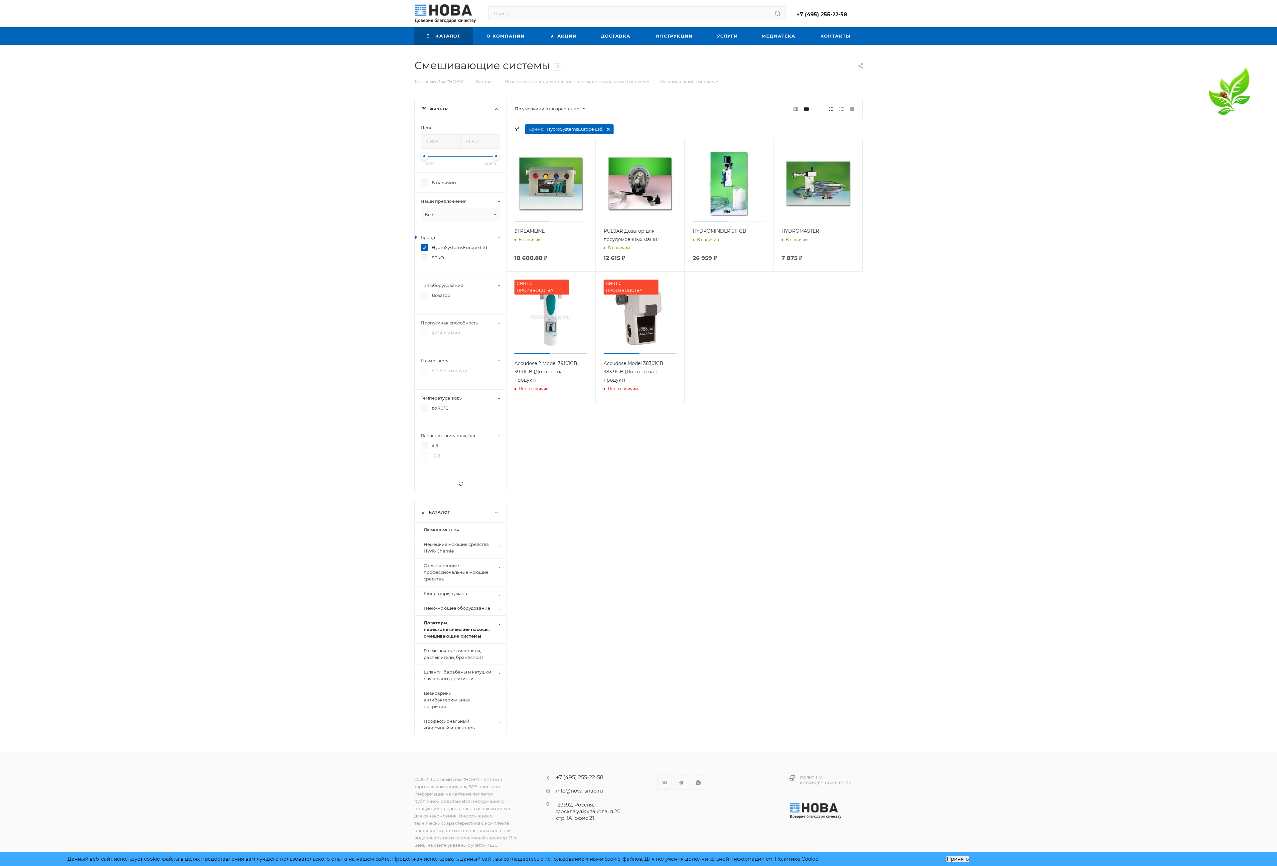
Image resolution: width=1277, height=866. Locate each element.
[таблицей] (851, 108)
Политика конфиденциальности (825, 780)
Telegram (681, 783)
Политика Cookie (796, 859)
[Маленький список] (795, 108)
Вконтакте (664, 783)
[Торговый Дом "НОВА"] (816, 810)
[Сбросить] (460, 484)
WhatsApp (698, 783)
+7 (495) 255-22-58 (821, 14)
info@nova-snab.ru (579, 791)
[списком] (841, 108)
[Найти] (778, 13)
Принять (958, 859)
